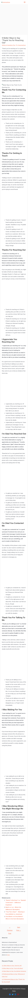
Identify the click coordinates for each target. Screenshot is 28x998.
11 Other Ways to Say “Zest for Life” (12, 965)
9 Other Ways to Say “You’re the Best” (12, 968)
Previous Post (10, 927)
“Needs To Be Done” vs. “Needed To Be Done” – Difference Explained (16, 903)
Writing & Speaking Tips (8, 45)
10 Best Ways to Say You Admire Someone (14, 971)
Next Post (18, 927)
